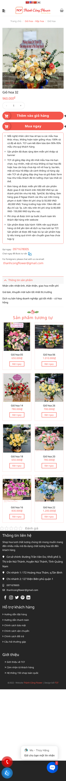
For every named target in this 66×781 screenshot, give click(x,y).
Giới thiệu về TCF (16, 661)
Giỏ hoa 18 (17, 456)
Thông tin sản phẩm (20, 280)
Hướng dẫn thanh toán (16, 619)
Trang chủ (15, 21)
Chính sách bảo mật (15, 625)
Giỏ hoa (51, 21)
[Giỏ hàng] (62, 10)
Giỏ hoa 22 (49, 507)
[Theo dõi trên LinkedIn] (28, 598)
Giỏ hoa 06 (49, 354)
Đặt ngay (16, 363)
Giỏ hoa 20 (49, 456)
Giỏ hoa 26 (49, 405)
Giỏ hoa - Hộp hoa (34, 21)
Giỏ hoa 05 (17, 354)
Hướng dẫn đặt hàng (15, 614)
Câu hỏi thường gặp (15, 641)
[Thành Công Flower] (33, 10)
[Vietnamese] (27, 2)
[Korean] (39, 2)
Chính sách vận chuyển (16, 630)
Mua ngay (33, 126)
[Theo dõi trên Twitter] (17, 598)
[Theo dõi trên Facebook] (5, 598)
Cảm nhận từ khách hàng (20, 667)
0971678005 (21, 249)
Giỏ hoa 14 (17, 405)
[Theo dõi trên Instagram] (11, 598)
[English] (31, 2)
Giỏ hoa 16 (17, 507)
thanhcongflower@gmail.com (23, 263)
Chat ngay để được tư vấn (14, 253)
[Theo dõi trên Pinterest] (23, 598)
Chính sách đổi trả (14, 636)
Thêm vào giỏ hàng (33, 115)
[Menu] (4, 10)
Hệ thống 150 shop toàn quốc (22, 672)
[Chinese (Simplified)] (35, 2)
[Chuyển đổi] (5, 280)
